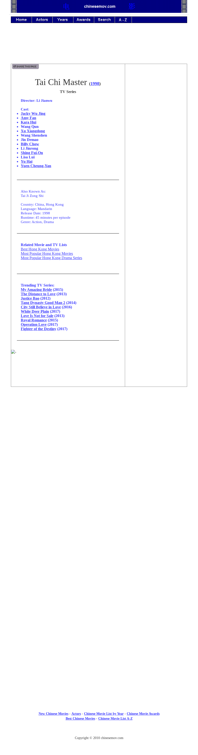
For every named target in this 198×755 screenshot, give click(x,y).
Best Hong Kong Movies (40, 249)
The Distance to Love (38, 294)
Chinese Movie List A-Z (115, 718)
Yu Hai (26, 161)
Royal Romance (34, 320)
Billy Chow (30, 144)
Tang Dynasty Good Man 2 (43, 303)
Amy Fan (28, 118)
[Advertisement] (99, 47)
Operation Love (34, 324)
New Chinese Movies (53, 714)
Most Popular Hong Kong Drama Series (51, 258)
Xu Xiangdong (33, 131)
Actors (76, 714)
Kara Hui (28, 122)
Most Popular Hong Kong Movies (47, 253)
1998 (95, 83)
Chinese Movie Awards (143, 714)
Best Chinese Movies (80, 718)
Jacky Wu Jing (33, 113)
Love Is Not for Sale (37, 316)
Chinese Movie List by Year (104, 714)
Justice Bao (30, 298)
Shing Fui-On (32, 153)
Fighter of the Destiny (38, 329)
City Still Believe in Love (41, 307)
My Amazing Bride (36, 290)
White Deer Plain (35, 311)
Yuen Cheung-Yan (36, 166)
